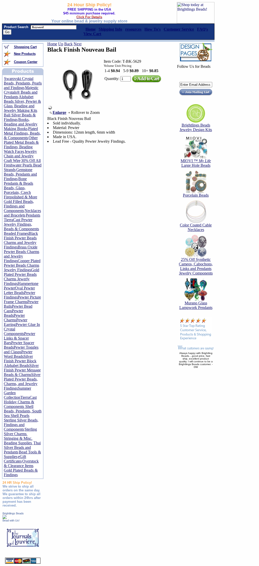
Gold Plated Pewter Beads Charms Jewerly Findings (21, 277)
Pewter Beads (13, 313)
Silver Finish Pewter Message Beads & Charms (22, 370)
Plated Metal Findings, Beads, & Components (22, 133)
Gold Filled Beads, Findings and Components (19, 206)
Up (60, 44)
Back (68, 44)
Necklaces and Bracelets (22, 212)
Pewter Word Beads (18, 354)
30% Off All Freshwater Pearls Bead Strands (22, 165)
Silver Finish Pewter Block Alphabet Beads (20, 361)
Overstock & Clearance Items (21, 463)
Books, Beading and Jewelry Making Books (20, 124)
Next (77, 44)
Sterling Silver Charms (20, 431)
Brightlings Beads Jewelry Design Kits (196, 127)
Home (52, 44)
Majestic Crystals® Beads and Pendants (21, 92)
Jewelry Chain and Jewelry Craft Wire (20, 156)
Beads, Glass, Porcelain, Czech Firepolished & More (20, 192)
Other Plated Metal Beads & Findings (21, 142)
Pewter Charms (14, 317)
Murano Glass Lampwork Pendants (195, 305)
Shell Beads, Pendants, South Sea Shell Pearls (22, 411)
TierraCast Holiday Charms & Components (20, 402)
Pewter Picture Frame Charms (22, 299)
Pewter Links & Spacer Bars (19, 338)
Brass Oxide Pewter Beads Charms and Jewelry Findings (21, 254)
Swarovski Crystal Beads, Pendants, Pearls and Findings (23, 83)
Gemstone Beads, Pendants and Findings (20, 174)
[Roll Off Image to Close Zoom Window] (77, 108)
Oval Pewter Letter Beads (19, 290)
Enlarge (59, 112)
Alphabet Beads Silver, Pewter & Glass (22, 101)
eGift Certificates (15, 458)
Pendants (33, 215)
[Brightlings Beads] (5, 517)
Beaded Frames (16, 233)
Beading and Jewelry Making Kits (20, 108)
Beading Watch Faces (18, 149)
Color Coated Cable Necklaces (196, 227)
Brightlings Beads (13, 513)
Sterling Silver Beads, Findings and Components (21, 424)
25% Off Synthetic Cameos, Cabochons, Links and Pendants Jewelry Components (196, 266)
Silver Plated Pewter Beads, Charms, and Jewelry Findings (22, 381)
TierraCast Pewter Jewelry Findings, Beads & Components (21, 224)
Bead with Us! (11, 520)
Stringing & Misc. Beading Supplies (18, 440)
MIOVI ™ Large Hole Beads (196, 163)
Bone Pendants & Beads (18, 181)
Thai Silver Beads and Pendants (22, 447)
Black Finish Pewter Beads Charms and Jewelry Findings (21, 240)
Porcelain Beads (196, 195)
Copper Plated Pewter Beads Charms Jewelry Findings (22, 265)
